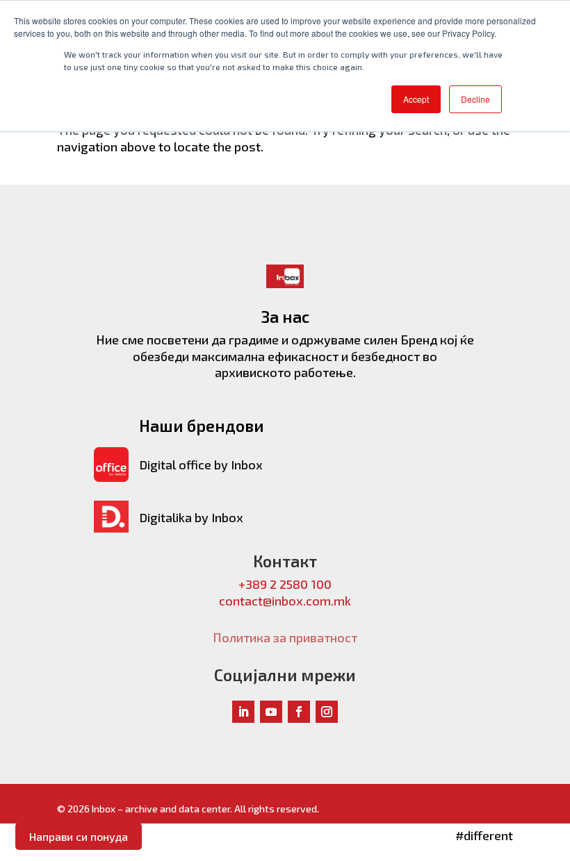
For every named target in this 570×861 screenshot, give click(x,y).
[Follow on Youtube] (271, 712)
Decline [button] (475, 99)
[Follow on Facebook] (299, 712)
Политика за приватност (285, 637)
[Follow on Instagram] (327, 712)
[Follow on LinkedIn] (243, 712)
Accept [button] (416, 99)
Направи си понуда (78, 836)
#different (484, 835)
